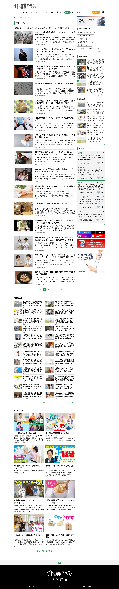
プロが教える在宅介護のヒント (88, 48)
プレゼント (25, 12)
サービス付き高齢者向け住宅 (87, 32)
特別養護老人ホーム (84, 45)
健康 (52, 12)
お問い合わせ (87, 586)
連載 (66, 12)
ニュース (44, 12)
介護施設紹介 (82, 39)
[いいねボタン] (98, 163)
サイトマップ (58, 586)
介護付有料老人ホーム (85, 42)
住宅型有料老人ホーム (85, 35)
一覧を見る (100, 52)
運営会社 (31, 586)
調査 (78, 12)
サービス (34, 12)
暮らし (59, 12)
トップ (16, 12)
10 (57, 289)
